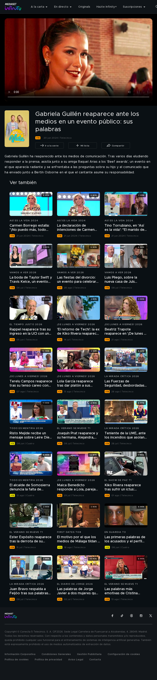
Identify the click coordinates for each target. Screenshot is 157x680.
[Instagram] (141, 615)
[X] (150, 615)
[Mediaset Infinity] (13, 7)
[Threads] (131, 615)
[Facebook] (112, 615)
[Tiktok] (122, 615)
